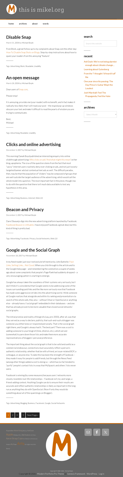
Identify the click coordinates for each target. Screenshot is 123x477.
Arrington (27, 444)
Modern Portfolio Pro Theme (50, 473)
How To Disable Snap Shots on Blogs (23, 52)
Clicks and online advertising (33, 144)
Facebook (24, 238)
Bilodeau (15, 435)
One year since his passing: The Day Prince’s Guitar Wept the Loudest (98, 85)
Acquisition (9, 431)
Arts (20, 443)
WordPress (92, 473)
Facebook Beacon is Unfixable (20, 224)
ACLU (20, 435)
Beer (15, 444)
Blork (22, 66)
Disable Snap (18, 37)
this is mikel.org (41, 9)
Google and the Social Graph (33, 250)
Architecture (26, 438)
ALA (12, 444)
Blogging (23, 403)
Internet (31, 198)
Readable (29, 66)
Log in (101, 473)
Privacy (32, 238)
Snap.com (23, 89)
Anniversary (34, 438)
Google (48, 403)
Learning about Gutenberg (96, 69)
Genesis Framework (76, 473)
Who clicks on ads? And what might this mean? (50, 159)
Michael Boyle (69, 471)
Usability (37, 66)
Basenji (8, 448)
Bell (23, 435)
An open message (22, 77)
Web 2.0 (39, 198)
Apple (9, 434)
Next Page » (32, 415)
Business (24, 198)
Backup (25, 430)
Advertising (15, 66)
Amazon (8, 444)
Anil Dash (30, 431)
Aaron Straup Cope (14, 438)
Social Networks (43, 238)
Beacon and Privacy (25, 209)
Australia (33, 444)
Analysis (27, 435)
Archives (33, 435)
